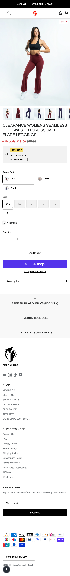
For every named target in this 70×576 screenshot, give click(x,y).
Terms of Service (11, 463)
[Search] (10, 13)
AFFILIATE (8, 414)
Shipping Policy (10, 453)
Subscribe (35, 512)
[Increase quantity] (18, 239)
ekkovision (12, 565)
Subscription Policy (12, 458)
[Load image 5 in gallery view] (35, 62)
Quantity (7, 232)
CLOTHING (8, 395)
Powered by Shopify (26, 565)
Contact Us (8, 434)
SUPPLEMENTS (11, 399)
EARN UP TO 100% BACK (16, 419)
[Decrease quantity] (5, 239)
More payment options (35, 271)
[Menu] (3, 13)
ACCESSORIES (11, 404)
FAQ (5, 439)
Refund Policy (10, 448)
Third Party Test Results (15, 467)
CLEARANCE (10, 409)
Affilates (7, 472)
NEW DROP (9, 390)
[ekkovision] (35, 13)
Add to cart (35, 253)
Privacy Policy (10, 444)
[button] (6, 569)
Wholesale (8, 477)
